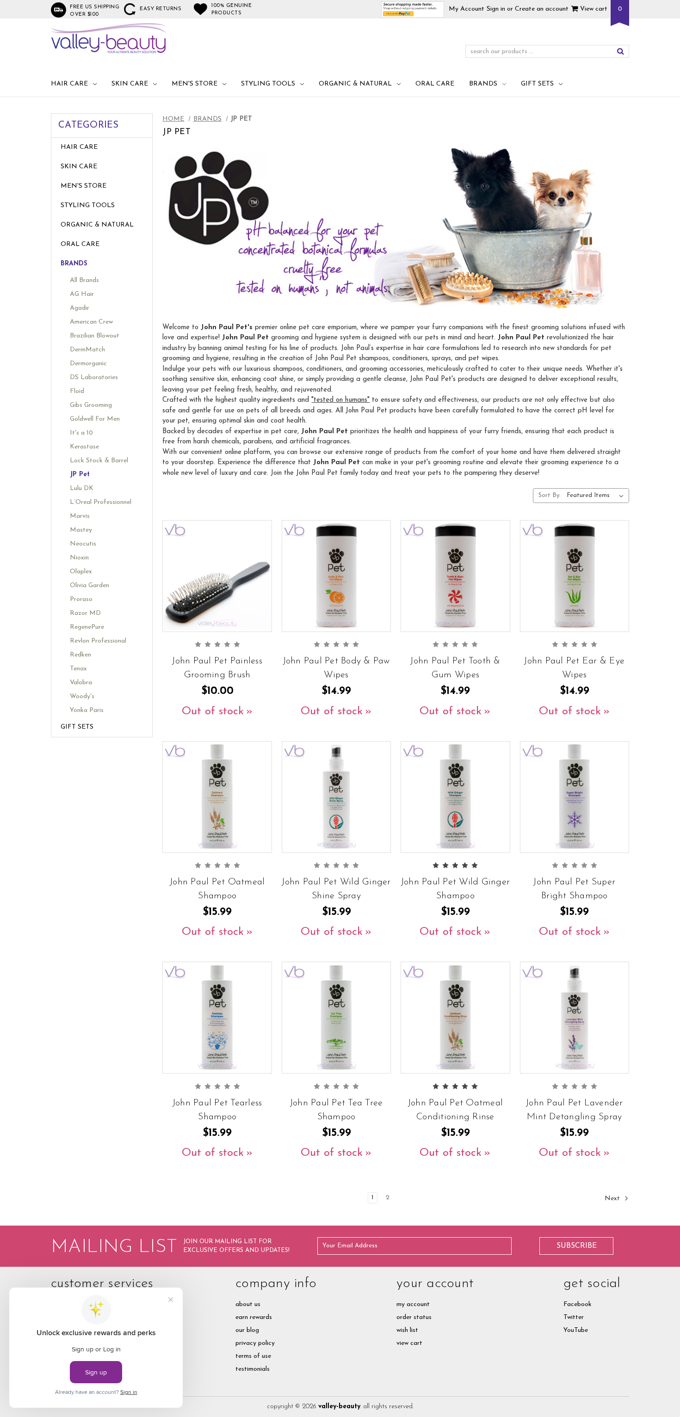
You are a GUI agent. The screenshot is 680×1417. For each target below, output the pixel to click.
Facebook (577, 1304)
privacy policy (255, 1343)
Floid (77, 391)
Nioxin (79, 557)
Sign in (496, 9)
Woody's (82, 696)
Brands (483, 83)
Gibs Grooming (91, 405)
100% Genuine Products (231, 9)
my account (413, 1304)
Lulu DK (81, 488)
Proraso (81, 599)
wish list (407, 1330)
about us (247, 1304)
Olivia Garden (89, 585)
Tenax (78, 668)
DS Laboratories (94, 377)
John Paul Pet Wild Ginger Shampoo (455, 889)
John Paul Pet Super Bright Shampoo (574, 889)
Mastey (81, 530)
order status (414, 1317)
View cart (592, 9)
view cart (409, 1343)
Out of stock (213, 711)
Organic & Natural (355, 83)
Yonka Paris (87, 710)
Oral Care (434, 83)
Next (613, 1198)
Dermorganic (88, 363)
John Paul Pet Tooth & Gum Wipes (455, 668)
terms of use (253, 1356)
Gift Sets (537, 83)
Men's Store (194, 83)
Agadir (79, 308)
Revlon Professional (98, 641)
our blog (247, 1330)
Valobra (81, 682)
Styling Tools (268, 83)
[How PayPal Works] (413, 9)
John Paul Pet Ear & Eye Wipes (574, 668)
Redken (80, 654)
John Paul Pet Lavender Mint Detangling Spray (574, 1110)
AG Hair (82, 294)
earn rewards (253, 1317)
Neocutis (83, 543)
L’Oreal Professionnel (100, 502)
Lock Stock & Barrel (99, 460)
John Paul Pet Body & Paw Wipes (336, 668)
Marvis (80, 516)
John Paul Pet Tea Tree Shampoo (336, 1110)
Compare (214, 588)
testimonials (252, 1369)
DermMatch (87, 349)
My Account (466, 9)
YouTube (575, 1330)
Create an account (542, 9)
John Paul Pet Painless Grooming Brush (217, 668)
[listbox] (597, 496)
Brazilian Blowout (94, 335)
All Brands (84, 280)
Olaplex (81, 571)
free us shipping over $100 (94, 11)
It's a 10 (81, 432)
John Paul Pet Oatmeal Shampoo (217, 889)
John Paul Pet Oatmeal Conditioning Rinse (455, 1110)
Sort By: (549, 495)
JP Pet (80, 474)
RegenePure (87, 627)
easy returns (160, 9)
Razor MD (85, 613)
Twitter (573, 1317)
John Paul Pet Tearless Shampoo (217, 1110)
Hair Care (69, 83)
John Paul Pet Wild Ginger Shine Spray (336, 889)
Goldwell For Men (95, 419)
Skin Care (129, 83)
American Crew (91, 322)
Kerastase (84, 446)
